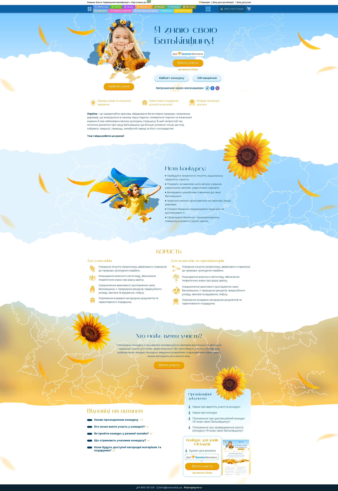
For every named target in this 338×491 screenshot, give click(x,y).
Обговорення (207, 78)
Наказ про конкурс (204, 412)
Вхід (226, 9)
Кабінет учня (118, 86)
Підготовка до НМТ (141, 2)
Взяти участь (187, 63)
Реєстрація (237, 9)
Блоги (99, 2)
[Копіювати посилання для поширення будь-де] (207, 88)
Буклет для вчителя (202, 450)
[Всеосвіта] (89, 9)
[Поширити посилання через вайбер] (217, 88)
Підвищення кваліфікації (116, 2)
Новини (91, 2)
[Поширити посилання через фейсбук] (212, 88)
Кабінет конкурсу (171, 78)
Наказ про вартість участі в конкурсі (216, 406)
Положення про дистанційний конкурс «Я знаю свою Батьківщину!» (218, 420)
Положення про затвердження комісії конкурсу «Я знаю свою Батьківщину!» (218, 429)
